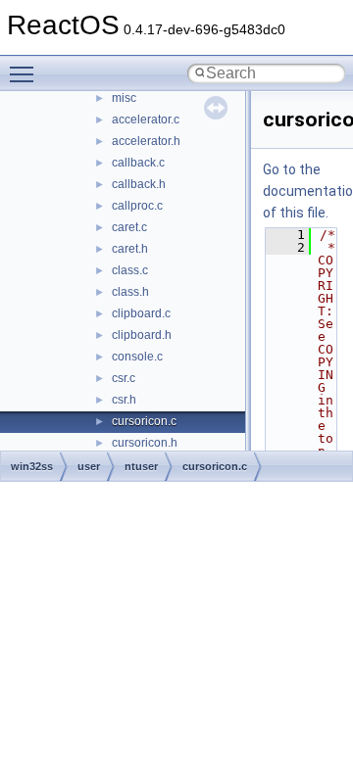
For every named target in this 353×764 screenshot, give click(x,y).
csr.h (124, 399)
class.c (130, 270)
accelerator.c (145, 119)
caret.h (130, 249)
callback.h (139, 184)
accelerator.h (146, 141)
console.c (137, 356)
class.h (130, 292)
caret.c (129, 227)
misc (124, 98)
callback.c (138, 162)
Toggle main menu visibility (25, 73)
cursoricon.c (144, 421)
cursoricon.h (144, 443)
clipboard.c (141, 313)
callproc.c (137, 206)
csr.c (123, 378)
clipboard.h (142, 335)
